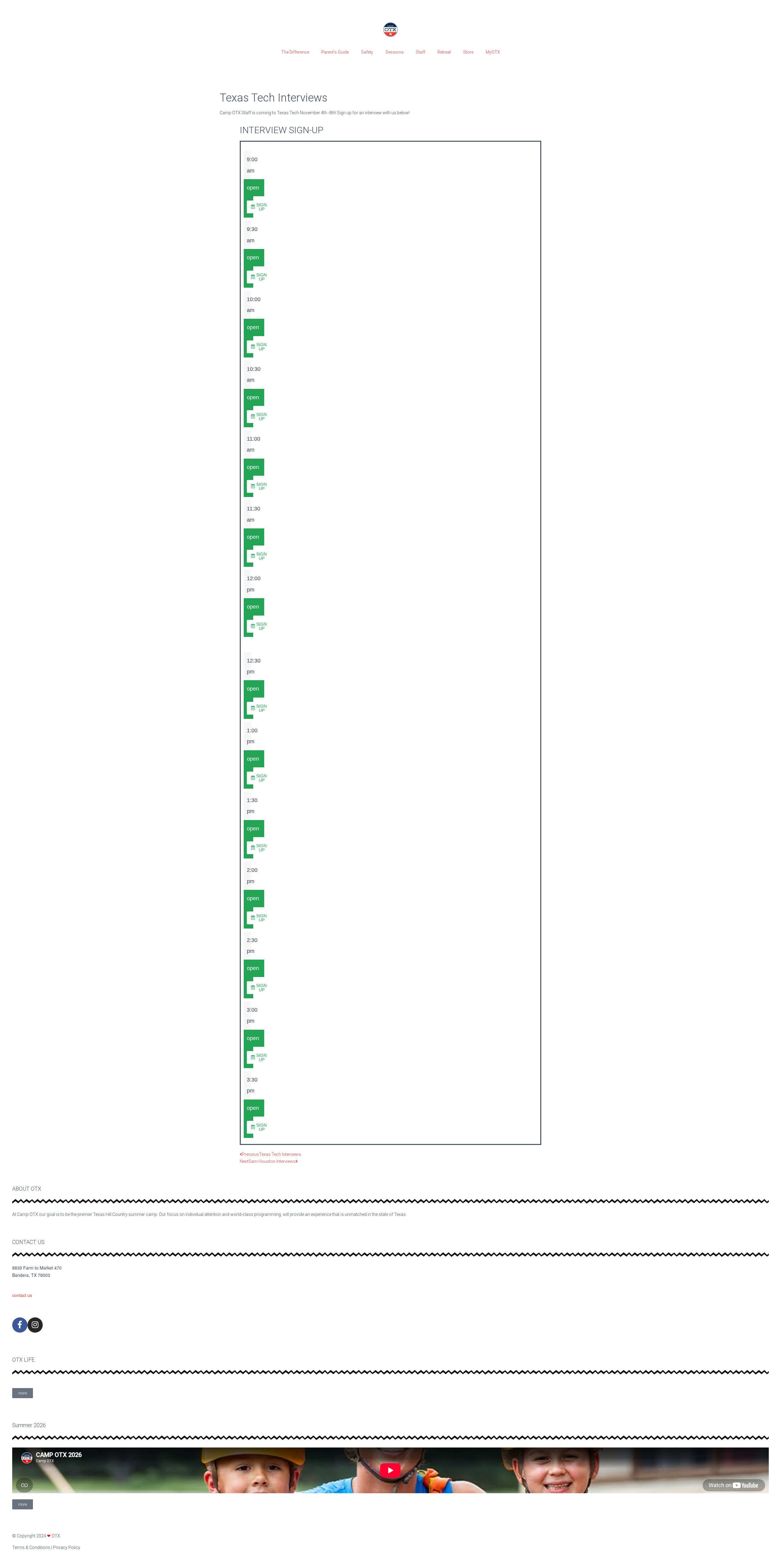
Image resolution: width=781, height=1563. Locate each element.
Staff (420, 52)
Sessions (394, 52)
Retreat (444, 52)
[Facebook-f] (19, 1325)
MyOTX (493, 52)
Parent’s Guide (335, 52)
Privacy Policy (66, 1547)
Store (468, 52)
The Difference (295, 52)
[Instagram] (35, 1325)
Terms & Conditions (31, 1547)
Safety (367, 52)
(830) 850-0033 (27, 1285)
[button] (259, 207)
